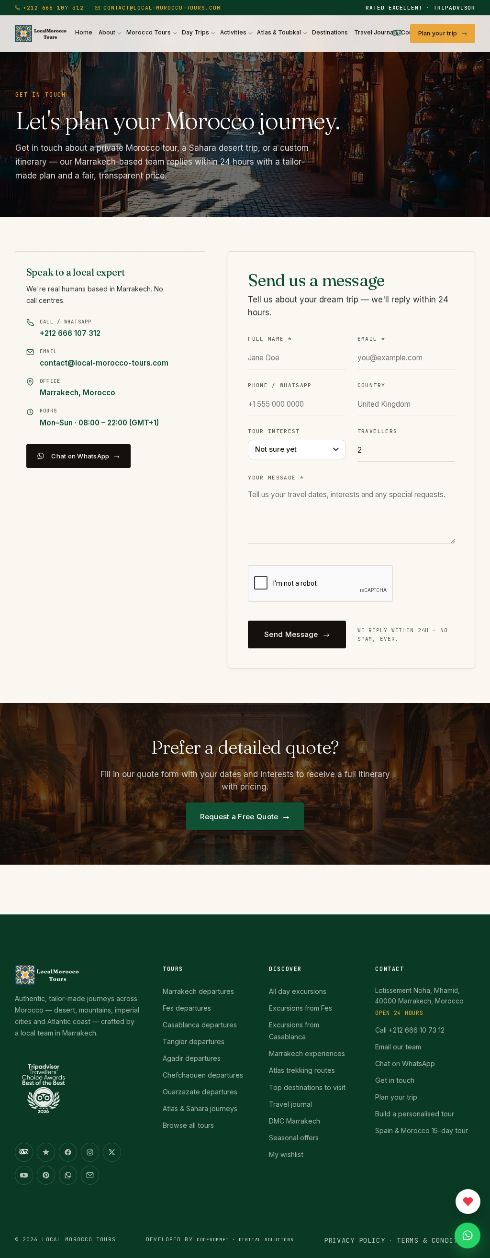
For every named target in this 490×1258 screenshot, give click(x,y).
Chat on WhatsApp (80, 456)
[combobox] (297, 449)
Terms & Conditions (436, 1240)
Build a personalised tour (414, 1114)
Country (371, 385)
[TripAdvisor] (397, 33)
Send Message (291, 634)
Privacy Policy (354, 1240)
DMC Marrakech (294, 1121)
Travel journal (290, 1104)
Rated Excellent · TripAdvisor (420, 7)
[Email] (90, 1175)
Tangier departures (193, 1041)
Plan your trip (437, 33)
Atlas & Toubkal (279, 32)
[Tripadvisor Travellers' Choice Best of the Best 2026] (43, 1092)
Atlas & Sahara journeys (200, 1108)
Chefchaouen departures (203, 1075)
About (107, 32)
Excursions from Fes (300, 1008)
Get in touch (394, 1080)
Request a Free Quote (239, 816)
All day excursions (297, 991)
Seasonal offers (294, 1138)
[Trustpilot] (46, 1152)
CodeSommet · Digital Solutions (245, 1239)
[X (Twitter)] (112, 1152)
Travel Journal (374, 32)
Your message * (276, 477)
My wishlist (286, 1154)
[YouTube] (24, 1175)
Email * (371, 338)
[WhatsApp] (68, 1175)
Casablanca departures (200, 1025)
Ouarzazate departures (200, 1092)
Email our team (398, 1047)
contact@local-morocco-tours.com (161, 7)
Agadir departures (192, 1058)
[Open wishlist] (468, 1201)
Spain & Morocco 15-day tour (421, 1130)
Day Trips (196, 32)
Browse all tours (188, 1125)
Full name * (270, 338)
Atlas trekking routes (302, 1070)
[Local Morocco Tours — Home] (77, 974)
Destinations (330, 32)
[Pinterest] (46, 1175)
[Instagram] (90, 1152)
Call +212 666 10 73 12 (410, 1030)
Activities (233, 32)
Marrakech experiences (307, 1053)
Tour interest (274, 431)
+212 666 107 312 (53, 7)
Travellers (377, 431)
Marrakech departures (198, 991)
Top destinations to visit (307, 1087)
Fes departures (187, 1008)
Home (83, 32)
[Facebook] (68, 1152)
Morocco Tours (148, 32)
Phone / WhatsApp (280, 385)
